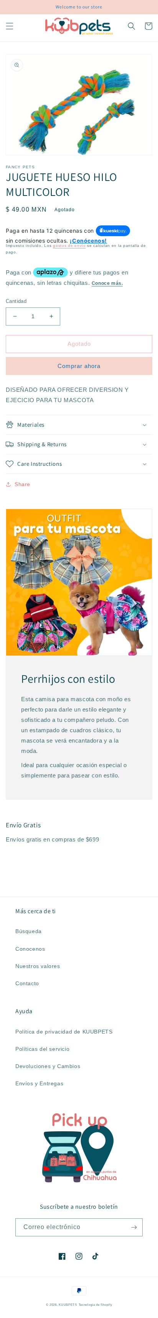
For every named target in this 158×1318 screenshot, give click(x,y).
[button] (9, 26)
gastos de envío (69, 245)
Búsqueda (28, 931)
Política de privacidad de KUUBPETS (63, 1032)
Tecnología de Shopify (95, 1304)
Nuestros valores (37, 966)
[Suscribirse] (133, 1227)
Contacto (27, 983)
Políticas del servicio (42, 1049)
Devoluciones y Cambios (47, 1066)
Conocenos (30, 949)
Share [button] (22, 484)
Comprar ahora (79, 366)
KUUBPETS (68, 1304)
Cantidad (16, 301)
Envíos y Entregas (39, 1083)
